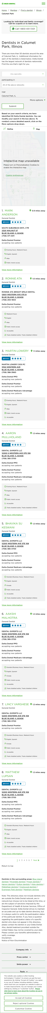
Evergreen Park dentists (12, 889)
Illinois (39, 10)
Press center (23, 957)
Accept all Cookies (23, 998)
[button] (13, 222)
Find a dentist (27, 10)
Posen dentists (33, 882)
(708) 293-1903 (9, 300)
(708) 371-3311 (8, 236)
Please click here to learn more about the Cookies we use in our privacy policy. (23, 991)
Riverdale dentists (17, 882)
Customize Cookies (23, 1009)
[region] (23, 993)
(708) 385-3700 (9, 458)
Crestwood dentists (28, 887)
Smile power (23, 964)
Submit (12, 106)
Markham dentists (31, 889)
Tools (22, 971)
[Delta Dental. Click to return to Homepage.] (18, 3)
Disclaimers (6, 938)
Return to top (7, 866)
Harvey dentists (8, 884)
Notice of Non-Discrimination (14, 940)
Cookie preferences (14, 175)
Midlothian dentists (10, 887)
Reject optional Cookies (23, 1003)
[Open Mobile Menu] (43, 3)
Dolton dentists (23, 884)
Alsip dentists (37, 884)
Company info (22, 950)
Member (13, 10)
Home (4, 10)
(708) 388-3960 (9, 372)
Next (35, 860)
